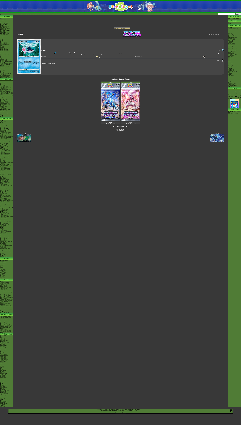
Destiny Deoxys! (3, 290)
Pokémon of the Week (4, 54)
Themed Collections (232, 63)
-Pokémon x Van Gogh (4, 66)
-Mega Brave (2, 386)
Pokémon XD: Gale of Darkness (6, 216)
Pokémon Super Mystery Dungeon (5, 170)
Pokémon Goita (3, 254)
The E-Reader (3, 225)
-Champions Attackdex (4, 44)
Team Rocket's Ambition (232, 37)
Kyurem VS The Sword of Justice (6, 299)
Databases (7, 16)
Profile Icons (230, 78)
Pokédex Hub (28, 14)
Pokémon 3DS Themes (4, 249)
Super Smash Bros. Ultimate (5, 157)
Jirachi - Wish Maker (4, 289)
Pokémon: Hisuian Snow (5, 103)
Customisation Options (232, 71)
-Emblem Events (231, 84)
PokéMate (2, 226)
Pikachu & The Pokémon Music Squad (6, 332)
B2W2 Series (2, 275)
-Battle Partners (3, 392)
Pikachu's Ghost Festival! (5, 322)
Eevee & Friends (3, 329)
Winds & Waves (3, 121)
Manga (6, 258)
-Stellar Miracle (3, 396)
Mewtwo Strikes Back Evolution (6, 309)
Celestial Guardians (231, 51)
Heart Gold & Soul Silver (5, 195)
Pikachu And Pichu (3, 318)
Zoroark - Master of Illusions (5, 296)
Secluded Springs (231, 47)
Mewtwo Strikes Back (4, 283)
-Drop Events (230, 82)
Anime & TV (6, 79)
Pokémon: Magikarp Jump (5, 153)
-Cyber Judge (2, 400)
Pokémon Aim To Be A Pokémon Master (6, 94)
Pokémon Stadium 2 (4, 230)
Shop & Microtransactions (233, 79)
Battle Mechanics (231, 69)
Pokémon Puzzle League (5, 236)
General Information (4, 260)
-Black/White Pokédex (4, 24)
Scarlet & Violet (3, 123)
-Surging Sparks (3, 356)
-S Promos (2, 405)
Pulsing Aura (230, 41)
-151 (1, 363)
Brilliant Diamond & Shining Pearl (6, 136)
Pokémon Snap (3, 237)
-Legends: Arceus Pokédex (5, 30)
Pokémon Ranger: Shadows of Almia (6, 206)
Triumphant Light (231, 53)
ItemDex (1, 45)
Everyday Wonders (231, 39)
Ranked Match (230, 86)
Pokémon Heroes (3, 288)
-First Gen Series (3, 373)
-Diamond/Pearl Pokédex (5, 23)
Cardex (1, 51)
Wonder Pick (230, 62)
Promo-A (229, 59)
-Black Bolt (2, 351)
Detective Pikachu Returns (5, 132)
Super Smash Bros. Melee (5, 233)
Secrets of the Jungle (4, 310)
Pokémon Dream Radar (4, 179)
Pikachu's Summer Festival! (5, 321)
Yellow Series (2, 266)
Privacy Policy (125, 409)
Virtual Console (3, 247)
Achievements (230, 64)
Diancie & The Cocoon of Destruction (5, 304)
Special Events (231, 81)
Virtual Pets (2, 251)
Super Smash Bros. (4, 242)
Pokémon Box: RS (3, 219)
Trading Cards (7, 334)
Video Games (6, 118)
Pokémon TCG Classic (4, 342)
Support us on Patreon (120, 412)
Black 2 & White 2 (3, 178)
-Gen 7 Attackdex (3, 41)
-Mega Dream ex (3, 384)
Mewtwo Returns (3, 286)
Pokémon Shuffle (3, 167)
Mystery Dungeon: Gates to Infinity (5, 183)
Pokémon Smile (3, 142)
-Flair (229, 77)
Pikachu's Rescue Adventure (5, 317)
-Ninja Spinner (3, 382)
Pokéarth (57, 14)
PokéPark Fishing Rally (4, 224)
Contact (17, 14)
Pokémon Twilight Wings (5, 101)
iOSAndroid (229, 23)
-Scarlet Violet (3, 365)
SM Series (2, 278)
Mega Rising (230, 46)
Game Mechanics (3, 53)
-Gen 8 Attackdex (3, 42)
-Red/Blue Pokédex (4, 21)
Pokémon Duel (3, 173)
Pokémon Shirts (3, 69)
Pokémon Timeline (3, 59)
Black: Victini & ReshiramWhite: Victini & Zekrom (6, 298)
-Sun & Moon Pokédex (4, 26)
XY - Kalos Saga (3, 90)
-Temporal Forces (3, 360)
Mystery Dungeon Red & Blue (6, 221)
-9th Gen (1, 56)
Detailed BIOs (3, 263)
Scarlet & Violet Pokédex (38, 14)
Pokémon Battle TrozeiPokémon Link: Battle (6, 163)
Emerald (1, 214)
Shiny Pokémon (3, 98)
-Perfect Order (3, 348)
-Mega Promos (3, 375)
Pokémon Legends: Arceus (5, 137)
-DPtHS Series (3, 370)
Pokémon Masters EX (4, 129)
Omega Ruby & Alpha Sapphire (6, 160)
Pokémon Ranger (3, 220)
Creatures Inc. (238, 91)
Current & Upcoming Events (5, 73)
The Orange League (4, 84)
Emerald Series (3, 270)
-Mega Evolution (3, 350)
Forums (13, 14)
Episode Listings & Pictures (5, 81)
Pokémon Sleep (3, 131)
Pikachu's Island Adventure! (5, 323)
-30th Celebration (3, 345)
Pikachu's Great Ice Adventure (6, 325)
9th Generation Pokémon (5, 75)
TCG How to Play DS (4, 190)
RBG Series (2, 265)
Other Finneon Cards (214, 34)
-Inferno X (2, 385)
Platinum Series (3, 272)
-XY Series (2, 368)
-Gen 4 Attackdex (3, 38)
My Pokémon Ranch (4, 209)
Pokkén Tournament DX (4, 155)
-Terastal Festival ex (4, 393)
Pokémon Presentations (4, 68)
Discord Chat (2, 72)
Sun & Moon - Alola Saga (5, 91)
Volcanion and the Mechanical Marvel (6, 307)
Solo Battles (230, 66)
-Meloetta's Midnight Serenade (6, 300)
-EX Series (2, 371)
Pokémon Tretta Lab (4, 180)
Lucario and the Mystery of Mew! (6, 291)
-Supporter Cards (231, 34)
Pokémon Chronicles (4, 96)
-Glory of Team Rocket (4, 390)
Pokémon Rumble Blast (4, 186)
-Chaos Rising (3, 347)
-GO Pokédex (2, 31)
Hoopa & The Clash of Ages (5, 305)
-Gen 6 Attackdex (3, 40)
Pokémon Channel (3, 218)
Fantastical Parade (231, 44)
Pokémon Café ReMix (4, 128)
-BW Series (2, 369)
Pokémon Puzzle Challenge (5, 231)
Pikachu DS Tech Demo (5, 223)
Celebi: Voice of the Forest (5, 287)
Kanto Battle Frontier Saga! (5, 87)
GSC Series (2, 267)
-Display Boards (231, 75)
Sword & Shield (3, 135)
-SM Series (2, 367)
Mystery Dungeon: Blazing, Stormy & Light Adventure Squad (6, 200)
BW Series (2, 274)
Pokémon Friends (3, 126)
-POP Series (2, 380)
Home (8, 14)
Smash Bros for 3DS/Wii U (5, 174)
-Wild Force (2, 399)
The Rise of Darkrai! (4, 293)
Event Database (3, 74)
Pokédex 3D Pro (3, 188)
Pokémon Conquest (4, 184)
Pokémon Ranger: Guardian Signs (5, 197)
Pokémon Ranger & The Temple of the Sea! (6, 292)
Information (230, 27)
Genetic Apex (230, 56)
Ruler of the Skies (231, 38)
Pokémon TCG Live (4, 146)
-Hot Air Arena (3, 391)
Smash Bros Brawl (3, 210)
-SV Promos (2, 376)
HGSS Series (2, 273)
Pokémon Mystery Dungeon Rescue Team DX (5, 141)
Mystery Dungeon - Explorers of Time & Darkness (6, 208)
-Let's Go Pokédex (3, 27)
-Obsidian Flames (3, 364)
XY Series (2, 276)
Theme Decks (230, 65)
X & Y (1, 159)
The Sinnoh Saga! (3, 88)
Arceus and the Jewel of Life (5, 295)
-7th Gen (1, 58)
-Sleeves (229, 74)
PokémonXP (2, 62)
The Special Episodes (4, 97)
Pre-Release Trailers (232, 29)
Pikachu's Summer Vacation (5, 316)
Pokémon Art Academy (4, 164)
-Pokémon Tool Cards (232, 35)
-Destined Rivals (3, 353)
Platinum (1, 194)
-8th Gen (1, 57)
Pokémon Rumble (3, 198)
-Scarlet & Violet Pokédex (5, 32)
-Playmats (230, 73)
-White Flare (2, 352)
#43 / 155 (217, 133)
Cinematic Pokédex (4, 52)
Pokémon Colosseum (4, 215)
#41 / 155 (24, 133)
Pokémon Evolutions (4, 102)
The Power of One (3, 284)
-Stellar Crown (3, 357)
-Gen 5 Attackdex (3, 39)
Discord (22, 14)
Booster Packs (230, 61)
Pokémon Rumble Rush (4, 154)
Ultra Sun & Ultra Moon (4, 149)
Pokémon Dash (3, 217)
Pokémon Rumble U (4, 181)
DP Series (2, 271)
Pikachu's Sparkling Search (5, 326)
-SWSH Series (3, 366)
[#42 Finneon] (29, 73)
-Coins (229, 72)
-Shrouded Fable (3, 358)
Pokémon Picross (3, 171)
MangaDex (2, 261)
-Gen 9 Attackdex (3, 43)
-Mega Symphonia (3, 387)
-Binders (229, 76)
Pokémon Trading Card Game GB (6, 241)
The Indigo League (3, 83)
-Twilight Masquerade (4, 359)
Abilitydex (2, 47)
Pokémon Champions (4, 125)
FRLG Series (2, 269)
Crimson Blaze (230, 45)
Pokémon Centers (3, 60)
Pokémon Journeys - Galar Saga (6, 92)
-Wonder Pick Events (232, 83)
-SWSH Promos (3, 377)
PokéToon (2, 105)
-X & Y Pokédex (3, 25)
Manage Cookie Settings (134, 409)
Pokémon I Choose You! (5, 308)
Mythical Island (231, 55)
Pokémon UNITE (3, 130)
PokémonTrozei (3, 222)
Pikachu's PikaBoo (3, 319)
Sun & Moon (2, 148)
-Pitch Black (2, 346)
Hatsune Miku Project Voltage (6, 63)
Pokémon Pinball (3, 238)
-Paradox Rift (2, 362)
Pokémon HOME (3, 138)
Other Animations (3, 110)
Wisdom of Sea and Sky (232, 48)
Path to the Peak (3, 106)
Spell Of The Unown (4, 285)
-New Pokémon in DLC (4, 76)
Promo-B (229, 58)
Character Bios (3, 82)
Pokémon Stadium (3, 240)
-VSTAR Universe (3, 401)
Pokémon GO (2, 127)
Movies (6, 280)
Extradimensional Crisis (232, 50)
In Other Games (3, 246)
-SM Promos (2, 378)
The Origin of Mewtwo (4, 282)
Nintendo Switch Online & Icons (6, 252)
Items (229, 67)
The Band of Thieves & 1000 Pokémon (5, 166)
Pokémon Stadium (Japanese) (6, 239)
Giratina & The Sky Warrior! (5, 294)
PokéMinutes (2, 107)
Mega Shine (230, 42)
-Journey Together (3, 354)
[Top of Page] (231, 410)
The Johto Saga (3, 85)
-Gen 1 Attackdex (3, 36)
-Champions (2, 55)
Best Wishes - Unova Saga (5, 89)
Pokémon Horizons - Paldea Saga (6, 95)
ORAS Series (2, 277)
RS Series (2, 268)
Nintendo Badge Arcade (4, 175)
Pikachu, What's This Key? (5, 330)
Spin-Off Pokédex (3, 48)
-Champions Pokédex (4, 34)
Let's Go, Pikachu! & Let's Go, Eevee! (6, 151)
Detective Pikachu (3, 156)
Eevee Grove (230, 49)
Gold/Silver (2, 228)
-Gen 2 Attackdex (3, 37)
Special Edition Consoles (5, 248)
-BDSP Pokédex (3, 29)
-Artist (229, 32)
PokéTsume (2, 116)
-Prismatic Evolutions (4, 355)
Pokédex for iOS (3, 191)
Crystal (1, 229)
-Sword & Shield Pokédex (5, 28)
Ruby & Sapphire (3, 212)
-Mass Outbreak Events (232, 85)
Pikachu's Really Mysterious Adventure (5, 328)
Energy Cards (2, 339)
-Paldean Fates (3, 361)
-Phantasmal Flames (4, 349)
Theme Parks (2, 70)
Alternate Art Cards (4, 340)
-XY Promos (2, 379)
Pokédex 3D (2, 187)
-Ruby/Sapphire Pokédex (5, 22)
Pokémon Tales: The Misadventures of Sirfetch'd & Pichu (6, 114)
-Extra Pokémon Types (4, 337)
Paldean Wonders (231, 43)
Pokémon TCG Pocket (4, 133)
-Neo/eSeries (2, 372)
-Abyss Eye (2, 381)
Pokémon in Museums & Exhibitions (5, 65)
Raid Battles (2, 341)
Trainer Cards (2, 338)
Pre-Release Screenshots (233, 28)
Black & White (3, 177)
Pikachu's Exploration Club (5, 324)
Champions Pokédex (49, 14)
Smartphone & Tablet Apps (5, 250)
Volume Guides (3, 264)
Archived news (3, 19)
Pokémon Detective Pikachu (5, 312)
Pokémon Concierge (4, 112)
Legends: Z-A (2, 124)
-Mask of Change (3, 397)
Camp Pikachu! (3, 320)
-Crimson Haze (3, 398)
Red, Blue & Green (3, 235)
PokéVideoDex (3, 108)
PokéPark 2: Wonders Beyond (6, 185)
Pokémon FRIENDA (4, 256)
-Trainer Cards (230, 33)
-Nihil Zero (2, 383)
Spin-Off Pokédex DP (4, 49)
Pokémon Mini (3, 232)
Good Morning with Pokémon (5, 109)
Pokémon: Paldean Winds (5, 104)
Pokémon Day (3, 67)
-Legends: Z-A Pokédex (4, 33)
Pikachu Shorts (6, 314)
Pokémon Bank (3, 161)
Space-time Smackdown (232, 54)
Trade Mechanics (231, 70)
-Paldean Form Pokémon (5, 77)
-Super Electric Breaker (4, 394)
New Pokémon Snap (4, 144)
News (1, 18)
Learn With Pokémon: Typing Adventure (5, 189)
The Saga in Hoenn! (4, 86)
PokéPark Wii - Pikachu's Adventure (5, 202)
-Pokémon (230, 31)
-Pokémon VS (2, 402)
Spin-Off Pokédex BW (4, 50)
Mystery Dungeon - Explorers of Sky (6, 204)
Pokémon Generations (4, 100)
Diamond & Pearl (3, 193)
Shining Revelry (231, 52)
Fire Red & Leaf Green (4, 213)
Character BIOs (3, 262)
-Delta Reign (2, 344)
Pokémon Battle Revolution (5, 203)
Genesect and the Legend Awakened (5, 302)
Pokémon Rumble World (5, 168)
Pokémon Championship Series (6, 61)
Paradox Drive (230, 40)
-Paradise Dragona (3, 395)
